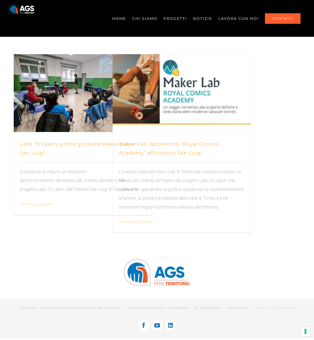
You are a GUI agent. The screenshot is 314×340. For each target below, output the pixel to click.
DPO (273, 308)
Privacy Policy (238, 308)
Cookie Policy (260, 308)
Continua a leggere (35, 204)
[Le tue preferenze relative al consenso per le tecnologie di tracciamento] (305, 331)
